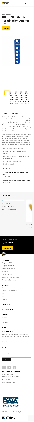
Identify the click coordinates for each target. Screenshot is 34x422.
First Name (5, 348)
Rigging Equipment (8, 265)
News (4, 327)
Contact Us (7, 248)
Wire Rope (5, 271)
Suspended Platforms (8, 263)
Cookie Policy (6, 304)
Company (5, 314)
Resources (5, 285)
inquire (6, 28)
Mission (4, 317)
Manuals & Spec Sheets (9, 290)
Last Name (5, 354)
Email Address (6, 342)
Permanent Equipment (9, 280)
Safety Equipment (7, 274)
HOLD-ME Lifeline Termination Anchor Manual (16, 181)
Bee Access (6, 14)
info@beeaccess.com (8, 382)
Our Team (5, 322)
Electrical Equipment (8, 268)
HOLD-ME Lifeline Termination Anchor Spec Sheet (15, 174)
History (4, 320)
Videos (4, 293)
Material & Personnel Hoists (10, 277)
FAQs (3, 296)
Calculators (5, 288)
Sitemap (4, 299)
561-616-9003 (9, 242)
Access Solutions (8, 309)
